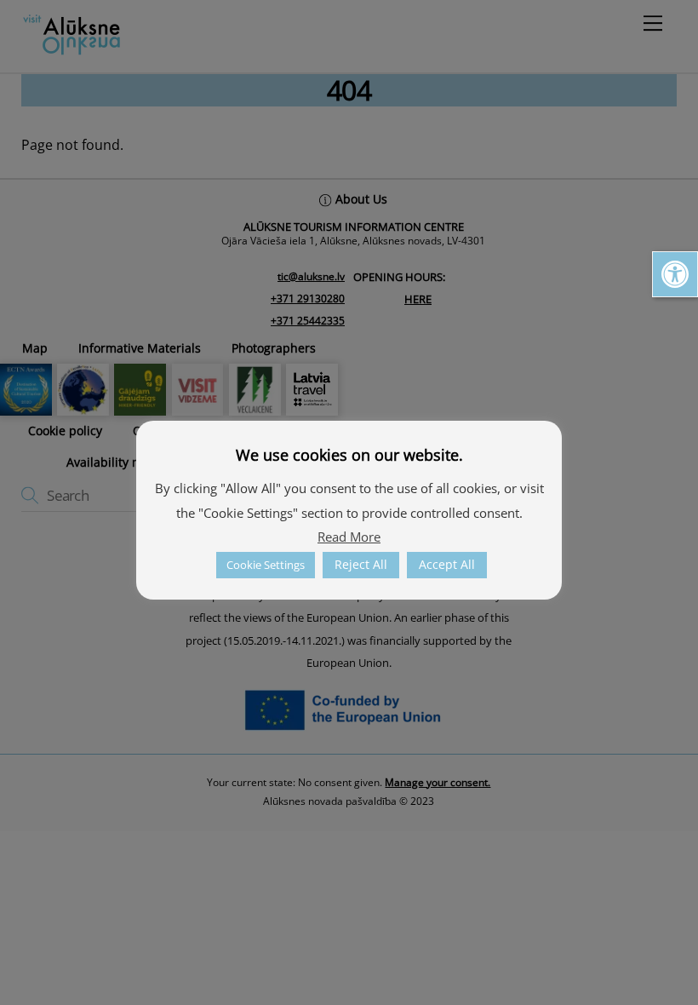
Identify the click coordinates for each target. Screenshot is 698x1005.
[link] (675, 274)
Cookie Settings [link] (265, 564)
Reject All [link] (361, 564)
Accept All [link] (447, 564)
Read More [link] (349, 536)
